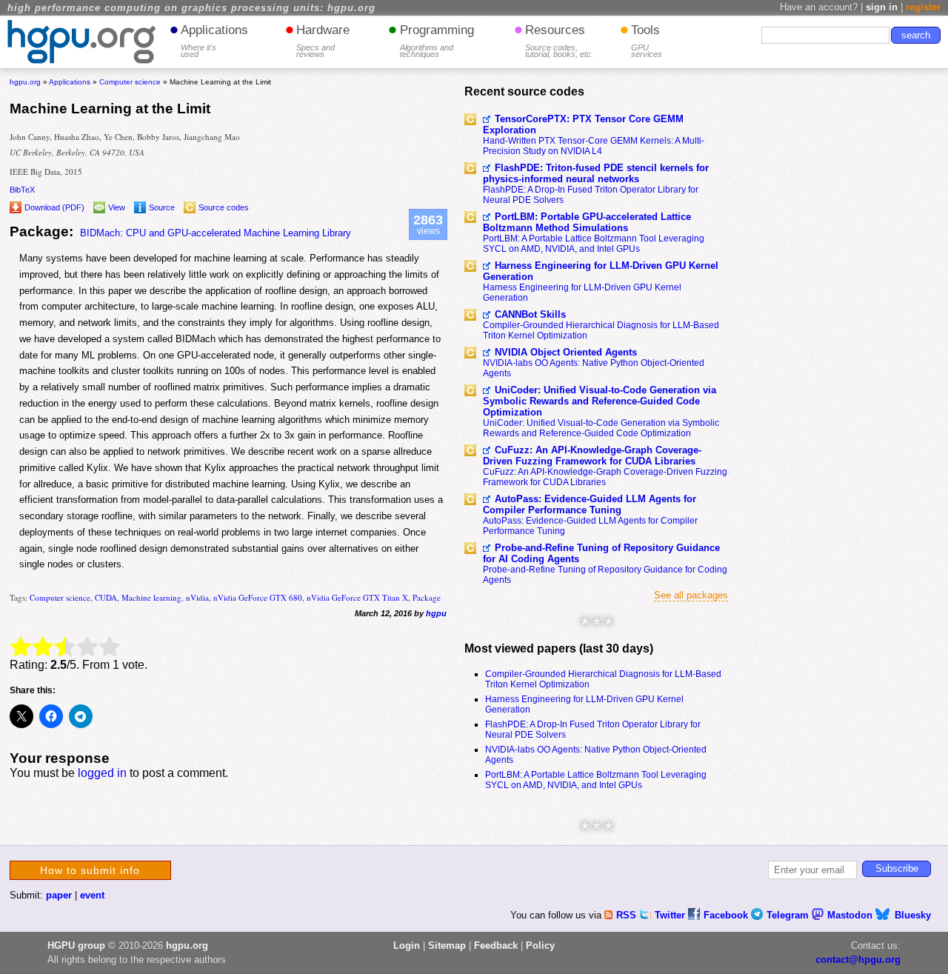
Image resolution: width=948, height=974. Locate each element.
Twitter (671, 915)
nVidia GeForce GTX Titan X (357, 597)
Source (162, 207)
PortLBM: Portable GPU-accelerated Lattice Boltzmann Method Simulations (587, 222)
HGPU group (76, 945)
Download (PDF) (54, 207)
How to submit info (90, 870)
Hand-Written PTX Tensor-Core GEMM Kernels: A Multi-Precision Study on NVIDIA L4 (593, 146)
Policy (540, 945)
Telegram (789, 915)
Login (406, 945)
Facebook (727, 915)
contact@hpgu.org (858, 959)
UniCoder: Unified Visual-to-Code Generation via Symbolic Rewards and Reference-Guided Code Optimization (599, 401)
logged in (102, 773)
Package (427, 597)
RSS (627, 915)
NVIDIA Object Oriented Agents (566, 352)
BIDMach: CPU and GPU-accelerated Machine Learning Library (215, 233)
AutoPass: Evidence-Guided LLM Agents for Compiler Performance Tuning (589, 504)
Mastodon (851, 915)
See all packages (691, 595)
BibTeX (22, 189)
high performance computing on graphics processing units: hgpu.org (191, 8)
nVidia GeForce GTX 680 (257, 597)
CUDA (106, 597)
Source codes (223, 207)
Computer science (60, 597)
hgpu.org (25, 82)
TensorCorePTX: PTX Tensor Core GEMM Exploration (583, 124)
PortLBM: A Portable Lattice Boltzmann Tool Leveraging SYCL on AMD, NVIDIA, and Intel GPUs (593, 243)
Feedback (496, 945)
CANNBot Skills (530, 314)
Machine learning (151, 597)
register (923, 7)
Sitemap (447, 945)
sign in (882, 7)
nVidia (197, 597)
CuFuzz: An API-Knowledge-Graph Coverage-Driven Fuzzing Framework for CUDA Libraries (592, 455)
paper (59, 895)
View (116, 207)
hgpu (436, 613)
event (92, 895)
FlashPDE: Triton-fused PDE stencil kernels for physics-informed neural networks (596, 173)
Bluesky (913, 915)
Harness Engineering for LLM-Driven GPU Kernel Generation (600, 271)
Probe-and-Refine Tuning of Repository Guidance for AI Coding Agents (601, 553)
